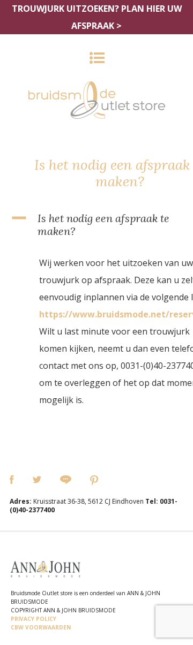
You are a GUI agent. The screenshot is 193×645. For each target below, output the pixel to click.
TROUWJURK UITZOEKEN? (97, 17)
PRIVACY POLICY (33, 619)
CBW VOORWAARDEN (41, 627)
